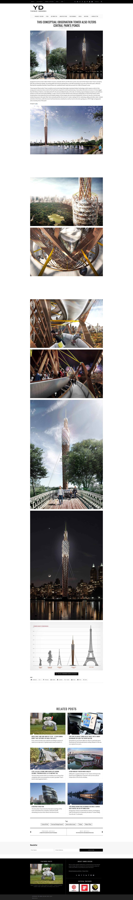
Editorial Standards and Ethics (75, 871)
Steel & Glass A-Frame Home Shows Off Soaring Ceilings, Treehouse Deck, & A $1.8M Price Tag (45, 772)
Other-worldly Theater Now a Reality (80, 771)
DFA (36, 103)
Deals (80, 16)
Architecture (63, 16)
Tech (47, 16)
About (32, 1)
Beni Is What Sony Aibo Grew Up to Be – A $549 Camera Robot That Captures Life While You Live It (47, 737)
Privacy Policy (85, 871)
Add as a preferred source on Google (67, 673)
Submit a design (49, 1)
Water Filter (88, 824)
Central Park (45, 824)
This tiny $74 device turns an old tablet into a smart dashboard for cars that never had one (84, 737)
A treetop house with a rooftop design (48, 831)
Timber (80, 824)
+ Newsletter (94, 16)
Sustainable (73, 16)
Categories (40, 1)
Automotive (54, 16)
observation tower (71, 824)
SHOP (57, 1)
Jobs (62, 1)
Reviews (86, 16)
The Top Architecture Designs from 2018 (85, 831)
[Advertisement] (77, 9)
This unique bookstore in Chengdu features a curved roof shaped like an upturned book (84, 807)
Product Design (39, 16)
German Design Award (57, 824)
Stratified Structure (38, 806)
